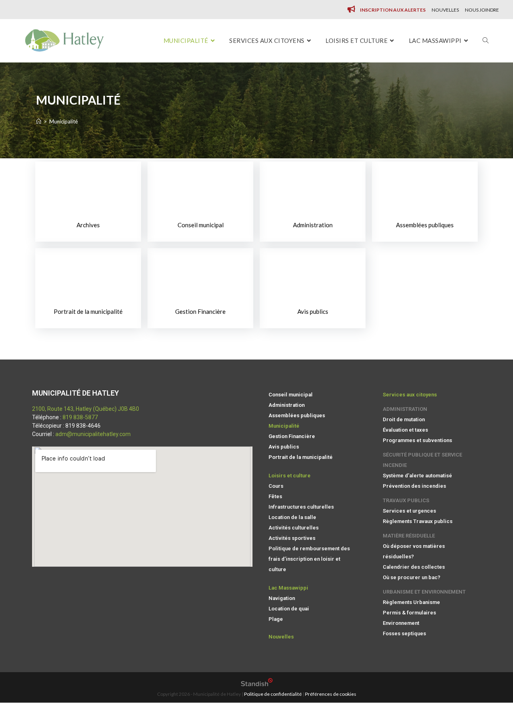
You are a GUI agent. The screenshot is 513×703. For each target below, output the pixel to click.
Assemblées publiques (425, 224)
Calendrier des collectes (414, 567)
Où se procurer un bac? (411, 577)
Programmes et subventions (417, 440)
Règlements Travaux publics (417, 521)
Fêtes (275, 496)
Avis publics (312, 311)
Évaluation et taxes (405, 430)
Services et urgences (409, 511)
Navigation (282, 598)
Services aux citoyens (410, 395)
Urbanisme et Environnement (424, 592)
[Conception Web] (257, 684)
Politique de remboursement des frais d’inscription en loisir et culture (309, 558)
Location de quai (289, 609)
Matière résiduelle (409, 536)
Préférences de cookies (330, 694)
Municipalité (284, 426)
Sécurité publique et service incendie (422, 460)
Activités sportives (292, 538)
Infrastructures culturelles (301, 507)
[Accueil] (38, 121)
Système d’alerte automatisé (417, 476)
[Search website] (485, 40)
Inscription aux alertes (393, 10)
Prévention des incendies (414, 486)
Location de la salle (292, 517)
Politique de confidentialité (273, 694)
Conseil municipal (201, 224)
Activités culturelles (294, 528)
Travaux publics (406, 500)
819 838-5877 (80, 417)
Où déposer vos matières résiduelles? (414, 551)
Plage (276, 619)
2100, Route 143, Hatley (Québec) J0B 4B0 (85, 409)
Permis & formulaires (409, 613)
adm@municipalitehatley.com (93, 434)
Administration (313, 224)
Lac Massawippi (288, 588)
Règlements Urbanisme (411, 602)
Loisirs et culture (290, 476)
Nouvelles (445, 10)
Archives (88, 224)
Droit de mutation (404, 419)
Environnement (401, 623)
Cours (276, 486)
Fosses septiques (404, 633)
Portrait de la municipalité (88, 311)
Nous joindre (482, 10)
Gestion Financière (200, 311)
